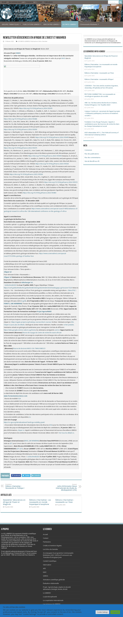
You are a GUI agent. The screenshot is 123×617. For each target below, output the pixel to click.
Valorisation (47, 565)
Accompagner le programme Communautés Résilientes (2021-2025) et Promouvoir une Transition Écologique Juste (58, 555)
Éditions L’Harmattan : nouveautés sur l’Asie (64, 501)
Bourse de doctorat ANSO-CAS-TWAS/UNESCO (29, 348)
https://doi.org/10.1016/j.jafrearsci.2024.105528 (52, 164)
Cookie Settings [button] (102, 612)
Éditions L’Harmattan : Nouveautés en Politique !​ (14, 486)
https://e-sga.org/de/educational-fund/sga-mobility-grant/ (24, 422)
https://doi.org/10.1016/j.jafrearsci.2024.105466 (20, 119)
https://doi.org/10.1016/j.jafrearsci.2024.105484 (39, 193)
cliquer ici (21, 430)
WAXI (63, 58)
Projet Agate (42, 311)
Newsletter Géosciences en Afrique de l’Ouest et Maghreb (14, 502)
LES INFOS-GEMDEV (69, 24)
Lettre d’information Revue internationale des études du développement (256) (66, 487)
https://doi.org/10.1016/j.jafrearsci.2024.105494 (44, 156)
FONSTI (7, 303)
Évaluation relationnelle (51, 583)
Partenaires (29, 2)
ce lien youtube (68, 325)
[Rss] (101, 2)
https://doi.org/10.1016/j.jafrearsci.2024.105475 (20, 148)
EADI (44, 572)
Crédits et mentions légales (52, 545)
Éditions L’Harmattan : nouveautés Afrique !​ (99, 79)
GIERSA (45, 576)
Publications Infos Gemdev (39, 41)
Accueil (4, 2)
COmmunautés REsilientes (88, 24)
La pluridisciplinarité (50, 597)
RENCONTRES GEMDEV (51, 24)
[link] (24, 537)
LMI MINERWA (34, 441)
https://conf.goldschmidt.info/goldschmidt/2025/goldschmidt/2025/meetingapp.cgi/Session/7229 (38, 288)
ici (30, 417)
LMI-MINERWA (16, 303)
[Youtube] (106, 2)
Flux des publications (92, 154)
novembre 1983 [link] (24, 537)
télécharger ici (27, 282)
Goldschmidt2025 (11, 285)
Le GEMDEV (47, 593)
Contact (39, 2)
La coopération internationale (53, 600)
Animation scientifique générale (54, 580)
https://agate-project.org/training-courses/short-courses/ (31, 322)
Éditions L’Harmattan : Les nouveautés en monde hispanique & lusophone (40, 502)
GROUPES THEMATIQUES (10, 24)
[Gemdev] (61, 13)
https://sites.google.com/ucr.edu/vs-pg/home (20, 330)
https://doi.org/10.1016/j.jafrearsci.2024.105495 (52, 137)
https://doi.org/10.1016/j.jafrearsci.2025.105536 (26, 174)
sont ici (57, 330)
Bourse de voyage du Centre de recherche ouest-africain (42, 333)
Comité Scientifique (49, 561)
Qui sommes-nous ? (15, 2)
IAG (51, 425)
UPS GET (20, 449)
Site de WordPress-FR (92, 161)
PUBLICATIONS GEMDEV (31, 24)
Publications (48, 2)
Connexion (88, 150)
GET (11, 443)
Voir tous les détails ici (66, 433)
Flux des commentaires (92, 157)
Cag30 (23, 301)
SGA (19, 398)
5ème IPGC (72, 290)
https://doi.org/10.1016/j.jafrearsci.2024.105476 (35, 108)
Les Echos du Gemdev (50, 549)
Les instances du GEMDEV (51, 604)
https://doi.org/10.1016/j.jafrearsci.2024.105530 (20, 129)
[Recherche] (120, 2)
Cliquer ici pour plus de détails (14, 325)
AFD (44, 568)
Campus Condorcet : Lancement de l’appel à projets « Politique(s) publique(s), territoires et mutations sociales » (102, 113)
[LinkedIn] (104, 2)
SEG (72, 322)
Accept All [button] (115, 612)
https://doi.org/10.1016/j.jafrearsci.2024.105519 (60, 182)
